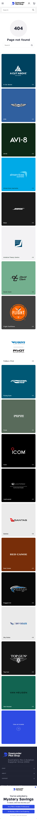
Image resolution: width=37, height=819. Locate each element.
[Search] (33, 10)
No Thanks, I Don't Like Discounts (18, 815)
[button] (2, 3)
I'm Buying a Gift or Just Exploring (18, 811)
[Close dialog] (35, 787)
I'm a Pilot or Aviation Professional (18, 806)
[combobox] (18, 10)
